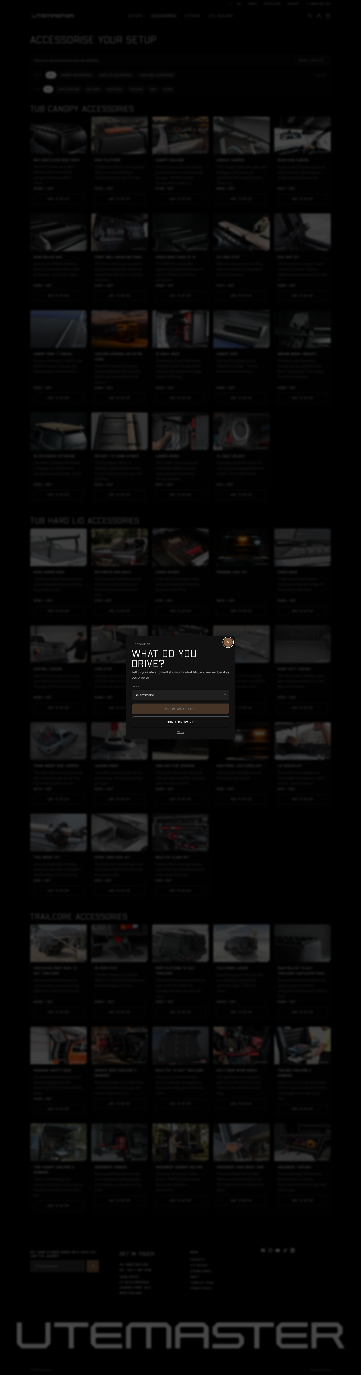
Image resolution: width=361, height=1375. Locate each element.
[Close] (228, 642)
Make (135, 686)
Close (180, 732)
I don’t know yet (181, 722)
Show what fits (180, 709)
